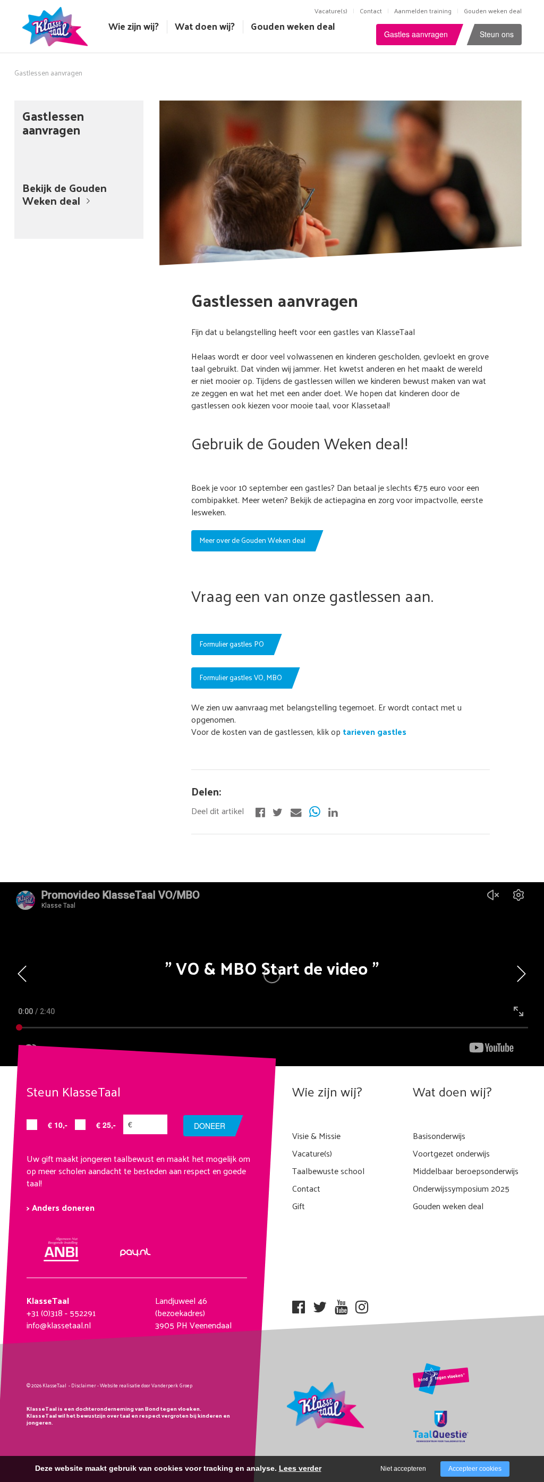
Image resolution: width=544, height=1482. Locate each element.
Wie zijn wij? (133, 26)
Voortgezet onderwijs (451, 1153)
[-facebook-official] (260, 811)
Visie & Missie (316, 1135)
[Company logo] (57, 25)
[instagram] (361, 1304)
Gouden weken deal (493, 10)
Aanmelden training (423, 10)
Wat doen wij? (205, 26)
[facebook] (298, 1304)
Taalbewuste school (328, 1170)
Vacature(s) (330, 10)
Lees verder (300, 1468)
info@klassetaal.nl (59, 1325)
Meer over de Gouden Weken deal (252, 540)
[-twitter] (278, 811)
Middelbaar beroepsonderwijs (465, 1170)
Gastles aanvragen (416, 34)
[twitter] (320, 1304)
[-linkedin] (332, 811)
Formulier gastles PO (231, 643)
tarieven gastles (373, 731)
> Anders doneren (61, 1207)
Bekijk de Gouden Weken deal (64, 194)
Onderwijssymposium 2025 (461, 1188)
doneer (209, 1125)
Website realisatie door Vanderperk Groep (146, 1385)
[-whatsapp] (314, 811)
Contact (371, 10)
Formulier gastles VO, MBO (240, 677)
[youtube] (341, 1304)
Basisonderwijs (439, 1135)
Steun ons (497, 34)
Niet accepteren (403, 1468)
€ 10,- (57, 1124)
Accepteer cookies (475, 1468)
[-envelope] (296, 811)
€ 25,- (106, 1124)
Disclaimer (83, 1385)
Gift (298, 1205)
